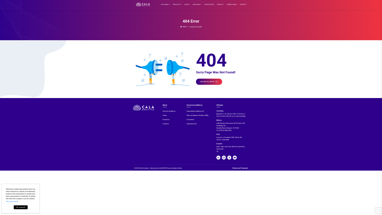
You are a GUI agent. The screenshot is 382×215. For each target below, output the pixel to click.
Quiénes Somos (232, 4)
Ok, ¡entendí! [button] (20, 207)
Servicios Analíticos (169, 111)
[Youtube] (235, 158)
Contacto (243, 4)
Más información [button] (12, 201)
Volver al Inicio (207, 82)
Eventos (220, 4)
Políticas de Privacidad (240, 168)
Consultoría (190, 119)
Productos (176, 4)
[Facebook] (229, 158)
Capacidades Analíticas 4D (195, 111)
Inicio (184, 27)
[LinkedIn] (218, 158)
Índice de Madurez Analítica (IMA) (197, 115)
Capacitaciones (192, 124)
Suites (186, 4)
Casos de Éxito (209, 4)
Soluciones (164, 4)
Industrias (196, 4)
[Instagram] (224, 158)
